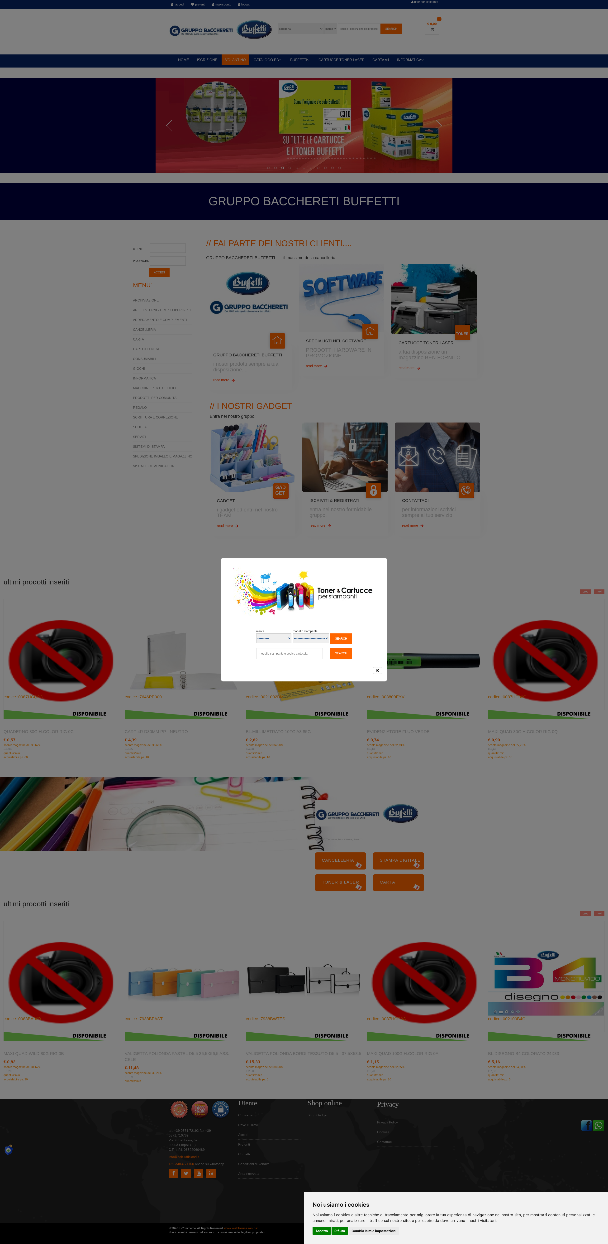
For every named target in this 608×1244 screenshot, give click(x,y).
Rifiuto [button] (339, 1231)
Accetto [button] (321, 1231)
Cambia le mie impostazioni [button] (374, 1231)
